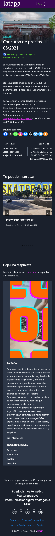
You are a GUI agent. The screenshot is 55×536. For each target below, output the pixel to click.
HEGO (40, 531)
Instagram (12, 454)
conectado (31, 272)
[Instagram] (20, 134)
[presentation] (27, 198)
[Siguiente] (48, 213)
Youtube (11, 463)
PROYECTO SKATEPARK (20, 220)
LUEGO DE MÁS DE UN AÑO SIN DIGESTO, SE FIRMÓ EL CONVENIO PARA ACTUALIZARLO (41, 151)
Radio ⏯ (40, 4)
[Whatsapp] (15, 134)
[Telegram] (40, 134)
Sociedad (7, 37)
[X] (10, 134)
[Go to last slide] (7, 213)
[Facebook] (5, 134)
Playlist (40, 524)
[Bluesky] (25, 134)
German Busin (15, 225)
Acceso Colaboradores (22, 524)
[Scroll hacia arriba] (6, 532)
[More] (45, 134)
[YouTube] (34, 511)
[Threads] (30, 134)
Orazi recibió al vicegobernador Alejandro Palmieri (12, 150)
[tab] (22, 245)
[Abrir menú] (49, 4)
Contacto (14, 520)
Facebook (12, 450)
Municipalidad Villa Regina (22, 54)
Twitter (10, 458)
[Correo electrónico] (40, 511)
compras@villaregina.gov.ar (17, 118)
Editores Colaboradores (33, 520)
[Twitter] (35, 134)
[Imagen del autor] (4, 54)
